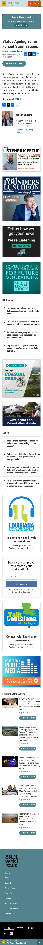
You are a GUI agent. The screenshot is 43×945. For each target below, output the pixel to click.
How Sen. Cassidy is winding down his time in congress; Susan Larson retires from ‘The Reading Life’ (29, 704)
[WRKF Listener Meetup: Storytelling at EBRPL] (21, 159)
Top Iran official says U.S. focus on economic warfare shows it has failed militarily (23, 348)
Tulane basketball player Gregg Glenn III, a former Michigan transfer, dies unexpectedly (23, 457)
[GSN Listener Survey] (21, 241)
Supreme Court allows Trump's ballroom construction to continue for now (23, 311)
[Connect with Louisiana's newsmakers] (21, 616)
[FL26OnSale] (21, 199)
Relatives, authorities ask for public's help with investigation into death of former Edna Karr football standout (23, 470)
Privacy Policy (10, 888)
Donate (35, 3)
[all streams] (40, 942)
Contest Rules (10, 914)
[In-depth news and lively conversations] (21, 514)
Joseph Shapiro (16, 51)
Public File (8, 893)
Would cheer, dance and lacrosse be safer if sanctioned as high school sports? (22, 443)
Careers (8, 898)
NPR (19, 99)
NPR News (7, 300)
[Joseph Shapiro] (7, 118)
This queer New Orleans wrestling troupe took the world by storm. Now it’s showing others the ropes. (23, 483)
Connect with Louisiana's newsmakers (21, 638)
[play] (3, 942)
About (7, 878)
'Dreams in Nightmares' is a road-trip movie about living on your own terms (23, 323)
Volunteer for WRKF (12, 903)
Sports (5, 432)
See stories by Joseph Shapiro (25, 130)
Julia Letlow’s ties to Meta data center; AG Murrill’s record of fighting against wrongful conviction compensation (29, 791)
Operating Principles (12, 909)
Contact (8, 883)
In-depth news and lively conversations (21, 539)
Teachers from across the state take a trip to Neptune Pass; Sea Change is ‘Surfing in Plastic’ (29, 819)
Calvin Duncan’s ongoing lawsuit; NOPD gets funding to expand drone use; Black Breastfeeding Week (29, 763)
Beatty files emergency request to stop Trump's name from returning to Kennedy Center (23, 335)
